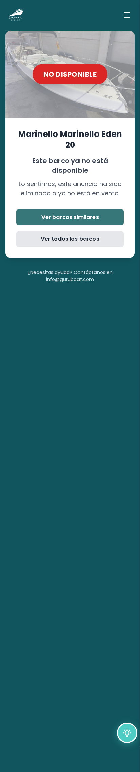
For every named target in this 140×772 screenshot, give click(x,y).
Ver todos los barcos (70, 239)
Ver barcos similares (70, 217)
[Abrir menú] (127, 15)
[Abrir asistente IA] (127, 733)
